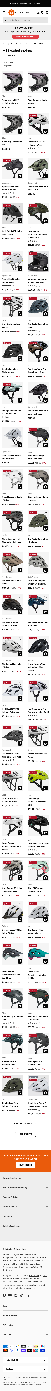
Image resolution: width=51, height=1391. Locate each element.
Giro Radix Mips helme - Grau (38, 325)
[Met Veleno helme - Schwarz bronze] (12, 604)
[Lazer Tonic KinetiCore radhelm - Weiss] (38, 124)
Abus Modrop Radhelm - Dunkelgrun (38, 1018)
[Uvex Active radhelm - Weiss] (12, 306)
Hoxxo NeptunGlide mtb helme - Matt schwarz (37, 667)
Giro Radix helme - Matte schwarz (10, 370)
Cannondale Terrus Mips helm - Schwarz (11, 755)
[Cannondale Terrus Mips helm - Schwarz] (12, 736)
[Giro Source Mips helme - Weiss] (38, 912)
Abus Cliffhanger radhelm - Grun (35, 889)
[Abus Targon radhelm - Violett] (38, 82)
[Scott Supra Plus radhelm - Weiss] (12, 780)
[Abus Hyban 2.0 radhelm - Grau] (38, 1043)
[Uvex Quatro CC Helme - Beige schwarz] (12, 870)
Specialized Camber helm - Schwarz (11, 188)
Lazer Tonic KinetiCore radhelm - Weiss (38, 143)
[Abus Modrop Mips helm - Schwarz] (38, 437)
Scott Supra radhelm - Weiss (38, 755)
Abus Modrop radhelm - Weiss (12, 498)
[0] (42, 12)
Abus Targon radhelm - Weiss (12, 143)
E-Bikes (25, 1263)
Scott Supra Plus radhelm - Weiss (10, 800)
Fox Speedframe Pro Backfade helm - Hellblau (11, 413)
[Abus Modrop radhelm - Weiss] (12, 479)
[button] (47, 12)
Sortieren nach (8, 62)
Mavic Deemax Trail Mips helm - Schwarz (11, 540)
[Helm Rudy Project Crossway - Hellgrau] (38, 563)
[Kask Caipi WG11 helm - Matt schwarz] (12, 213)
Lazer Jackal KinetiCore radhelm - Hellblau (37, 974)
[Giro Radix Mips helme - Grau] (38, 306)
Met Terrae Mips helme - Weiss (12, 665)
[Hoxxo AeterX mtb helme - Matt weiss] (12, 691)
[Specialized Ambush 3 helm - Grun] (38, 169)
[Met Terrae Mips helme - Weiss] (12, 646)
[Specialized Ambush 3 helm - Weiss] (12, 437)
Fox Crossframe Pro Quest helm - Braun (37, 370)
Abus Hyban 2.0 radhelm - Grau (35, 1063)
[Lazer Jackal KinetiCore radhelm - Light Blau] (12, 954)
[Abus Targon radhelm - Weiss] (12, 124)
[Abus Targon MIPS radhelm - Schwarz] (12, 82)
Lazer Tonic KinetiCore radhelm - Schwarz (38, 845)
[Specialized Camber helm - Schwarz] (12, 168)
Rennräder (7, 1263)
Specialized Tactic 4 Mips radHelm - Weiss (37, 1104)
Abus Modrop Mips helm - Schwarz (36, 457)
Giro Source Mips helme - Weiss (35, 931)
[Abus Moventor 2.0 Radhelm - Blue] (12, 1043)
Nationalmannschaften (32, 1260)
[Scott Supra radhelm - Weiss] (38, 736)
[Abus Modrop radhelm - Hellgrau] (38, 479)
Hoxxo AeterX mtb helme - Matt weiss (10, 710)
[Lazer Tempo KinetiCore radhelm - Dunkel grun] (38, 213)
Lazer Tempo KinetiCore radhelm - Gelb (37, 801)
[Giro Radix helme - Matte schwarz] (12, 351)
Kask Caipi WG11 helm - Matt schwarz (12, 232)
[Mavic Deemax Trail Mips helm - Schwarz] (12, 521)
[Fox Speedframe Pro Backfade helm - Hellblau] (12, 393)
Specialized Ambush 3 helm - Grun (38, 188)
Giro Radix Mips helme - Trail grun (38, 540)
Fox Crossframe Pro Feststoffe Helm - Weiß (38, 710)
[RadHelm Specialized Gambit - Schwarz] (38, 261)
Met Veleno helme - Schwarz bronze (11, 624)
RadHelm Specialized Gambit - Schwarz (37, 281)
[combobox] (25, 20)
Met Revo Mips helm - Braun (11, 582)
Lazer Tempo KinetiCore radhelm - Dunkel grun (37, 234)
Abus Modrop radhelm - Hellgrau (38, 498)
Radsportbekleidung (12, 1257)
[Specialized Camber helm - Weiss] (12, 261)
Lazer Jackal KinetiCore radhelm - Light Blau (11, 974)
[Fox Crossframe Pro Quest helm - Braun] (38, 351)
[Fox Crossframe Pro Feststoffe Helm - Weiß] (38, 691)
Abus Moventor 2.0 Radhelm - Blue (10, 1063)
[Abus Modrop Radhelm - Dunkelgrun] (38, 999)
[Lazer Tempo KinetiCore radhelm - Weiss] (12, 825)
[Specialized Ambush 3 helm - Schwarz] (38, 393)
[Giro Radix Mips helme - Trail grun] (38, 521)
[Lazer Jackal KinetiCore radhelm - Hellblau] (38, 954)
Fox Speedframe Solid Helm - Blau (38, 624)
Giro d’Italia (34, 1275)
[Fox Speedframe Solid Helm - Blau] (38, 604)
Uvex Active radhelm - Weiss (12, 325)
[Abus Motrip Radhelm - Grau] (12, 998)
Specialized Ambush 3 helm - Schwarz (38, 412)
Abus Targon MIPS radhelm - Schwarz (10, 101)
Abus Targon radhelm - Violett (38, 101)
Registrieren (25, 1165)
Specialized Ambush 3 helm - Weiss (12, 457)
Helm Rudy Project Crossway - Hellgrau (37, 582)
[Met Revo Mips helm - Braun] (12, 562)
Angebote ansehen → (25, 36)
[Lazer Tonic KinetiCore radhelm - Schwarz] (38, 825)
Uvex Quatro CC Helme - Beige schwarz (12, 889)
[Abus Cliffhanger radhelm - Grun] (38, 870)
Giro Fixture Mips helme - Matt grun (10, 1104)
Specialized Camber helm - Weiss (11, 280)
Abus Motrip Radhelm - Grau (12, 1018)
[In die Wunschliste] (20, 74)
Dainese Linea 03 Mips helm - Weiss (12, 931)
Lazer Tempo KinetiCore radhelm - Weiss (11, 846)
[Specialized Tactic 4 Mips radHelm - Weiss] (38, 1085)
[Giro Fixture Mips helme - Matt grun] (12, 1085)
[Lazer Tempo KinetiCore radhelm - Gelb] (38, 780)
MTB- (15, 1263)
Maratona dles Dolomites (27, 1278)
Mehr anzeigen (25, 1134)
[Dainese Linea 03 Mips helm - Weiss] (12, 912)
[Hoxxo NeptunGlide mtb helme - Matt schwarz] (38, 646)
